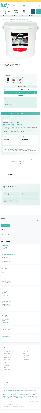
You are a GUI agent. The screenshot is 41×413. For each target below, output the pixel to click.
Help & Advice (6, 371)
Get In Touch (5, 225)
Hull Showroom (5, 245)
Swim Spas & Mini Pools (7, 353)
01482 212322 (6, 252)
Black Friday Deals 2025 (10, 19)
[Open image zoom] (20, 39)
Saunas (24, 349)
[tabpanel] (20, 39)
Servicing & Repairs (7, 369)
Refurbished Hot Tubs (7, 359)
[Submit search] (24, 5)
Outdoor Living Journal (7, 373)
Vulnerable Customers (21, 406)
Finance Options (6, 367)
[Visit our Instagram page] (5, 235)
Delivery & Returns (6, 365)
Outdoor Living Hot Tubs (7, 351)
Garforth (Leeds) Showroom (7, 313)
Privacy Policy (10, 406)
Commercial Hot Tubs (7, 357)
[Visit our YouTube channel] (8, 235)
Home (4, 19)
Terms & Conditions (5, 406)
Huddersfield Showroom (6, 288)
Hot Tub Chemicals (26, 355)
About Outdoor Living (7, 382)
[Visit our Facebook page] (2, 235)
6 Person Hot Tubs (6, 355)
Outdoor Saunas (25, 351)
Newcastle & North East (6, 336)
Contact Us (5, 380)
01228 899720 (6, 274)
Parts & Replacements (26, 359)
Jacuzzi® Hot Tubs (6, 349)
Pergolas (24, 357)
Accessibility (6, 384)
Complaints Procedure (15, 406)
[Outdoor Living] (5, 5)
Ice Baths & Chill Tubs (26, 353)
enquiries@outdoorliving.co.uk (10, 254)
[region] (20, 39)
